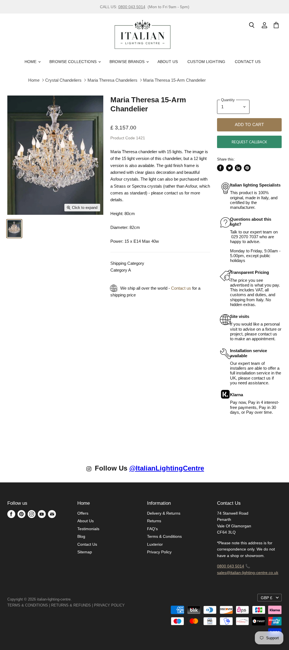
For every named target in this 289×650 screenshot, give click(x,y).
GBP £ (266, 597)
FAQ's (152, 528)
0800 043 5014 (131, 7)
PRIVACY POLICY (109, 605)
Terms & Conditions (164, 536)
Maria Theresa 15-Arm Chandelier (174, 80)
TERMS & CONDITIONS (27, 605)
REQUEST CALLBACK (249, 142)
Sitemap (84, 552)
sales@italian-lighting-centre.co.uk (247, 572)
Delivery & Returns (163, 513)
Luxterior (155, 544)
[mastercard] (127, 605)
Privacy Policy (159, 552)
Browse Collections (73, 61)
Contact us (181, 288)
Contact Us (247, 61)
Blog (81, 536)
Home (31, 61)
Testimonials (88, 528)
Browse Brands (128, 61)
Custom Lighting (206, 61)
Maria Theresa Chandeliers (112, 80)
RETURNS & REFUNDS (71, 605)
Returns (154, 521)
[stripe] (131, 605)
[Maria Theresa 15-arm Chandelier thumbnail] (14, 229)
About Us (167, 61)
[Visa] (125, 605)
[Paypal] (126, 605)
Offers (82, 513)
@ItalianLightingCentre (166, 468)
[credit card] (128, 605)
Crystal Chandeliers (63, 80)
